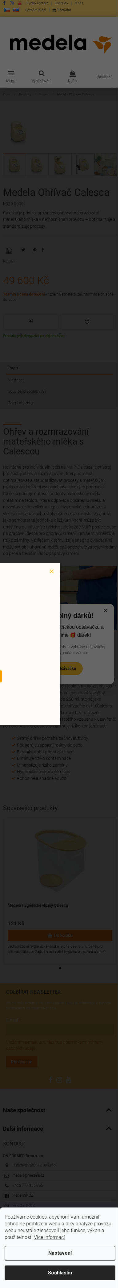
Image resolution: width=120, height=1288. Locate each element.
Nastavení (60, 1253)
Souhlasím (60, 1273)
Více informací (49, 1237)
